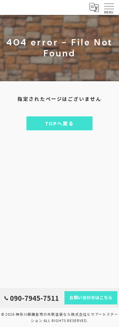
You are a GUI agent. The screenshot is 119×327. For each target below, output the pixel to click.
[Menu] (108, 7)
